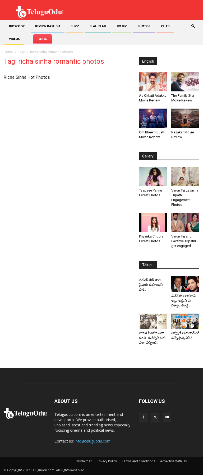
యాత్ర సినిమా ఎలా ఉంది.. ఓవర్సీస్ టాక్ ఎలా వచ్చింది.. (152, 337)
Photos (143, 26)
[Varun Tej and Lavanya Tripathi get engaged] (185, 222)
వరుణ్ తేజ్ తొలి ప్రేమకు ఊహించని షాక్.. (151, 284)
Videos (14, 39)
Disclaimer (84, 461)
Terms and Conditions (138, 461)
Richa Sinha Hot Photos (27, 77)
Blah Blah (98, 26)
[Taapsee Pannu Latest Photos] (153, 176)
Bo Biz (122, 26)
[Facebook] (143, 417)
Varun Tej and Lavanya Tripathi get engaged (183, 241)
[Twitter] (155, 417)
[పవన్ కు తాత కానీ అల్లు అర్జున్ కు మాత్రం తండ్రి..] (185, 284)
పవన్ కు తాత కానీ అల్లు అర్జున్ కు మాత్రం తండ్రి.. (183, 300)
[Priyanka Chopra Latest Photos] (153, 222)
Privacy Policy (107, 461)
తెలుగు (43, 39)
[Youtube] (167, 417)
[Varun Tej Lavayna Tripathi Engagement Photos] (185, 176)
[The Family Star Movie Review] (185, 81)
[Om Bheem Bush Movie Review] (153, 118)
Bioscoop (17, 26)
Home (8, 52)
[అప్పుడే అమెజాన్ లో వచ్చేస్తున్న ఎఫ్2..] (185, 321)
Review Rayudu (47, 26)
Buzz (75, 26)
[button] (193, 26)
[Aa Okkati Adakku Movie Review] (153, 81)
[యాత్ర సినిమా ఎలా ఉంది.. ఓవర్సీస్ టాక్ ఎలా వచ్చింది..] (153, 321)
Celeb (165, 26)
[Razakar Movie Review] (185, 118)
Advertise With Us (173, 461)
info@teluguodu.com (92, 441)
